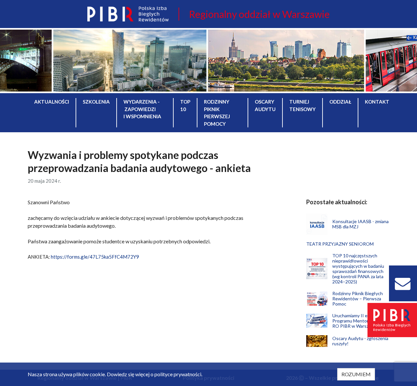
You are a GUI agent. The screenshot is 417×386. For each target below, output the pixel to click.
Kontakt (377, 102)
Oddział (340, 102)
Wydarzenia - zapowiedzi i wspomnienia (142, 109)
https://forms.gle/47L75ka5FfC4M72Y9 (95, 257)
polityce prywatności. (178, 374)
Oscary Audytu (265, 105)
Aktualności (51, 102)
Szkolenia (96, 102)
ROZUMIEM (356, 374)
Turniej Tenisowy (302, 105)
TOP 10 (185, 105)
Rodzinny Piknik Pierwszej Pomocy (217, 113)
